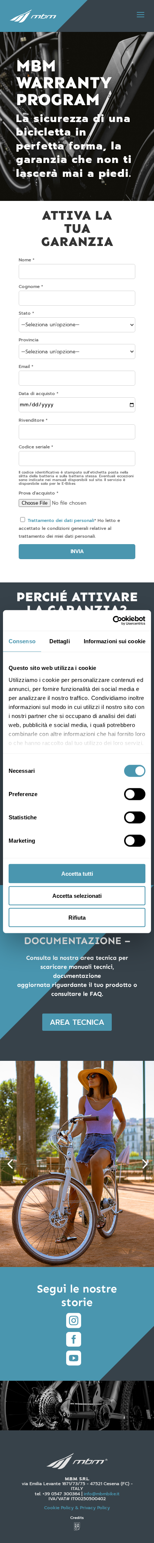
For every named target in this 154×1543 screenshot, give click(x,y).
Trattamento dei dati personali (61, 520)
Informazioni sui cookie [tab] (114, 641)
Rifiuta (77, 917)
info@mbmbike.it (102, 1493)
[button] (10, 1164)
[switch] (134, 794)
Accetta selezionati (77, 895)
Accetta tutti (77, 873)
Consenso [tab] (22, 641)
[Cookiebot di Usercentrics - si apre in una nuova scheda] (112, 620)
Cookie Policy (77, 1507)
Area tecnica (77, 1022)
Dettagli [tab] (59, 641)
